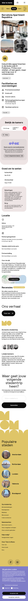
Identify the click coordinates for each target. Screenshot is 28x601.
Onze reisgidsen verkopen (9, 527)
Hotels (14, 8)
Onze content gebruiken (8, 530)
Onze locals (5, 547)
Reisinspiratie (5, 510)
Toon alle (5, 112)
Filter (6, 135)
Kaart (19, 8)
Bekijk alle (20, 46)
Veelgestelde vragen (7, 537)
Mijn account (5, 515)
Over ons (7, 313)
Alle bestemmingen (7, 507)
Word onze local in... (7, 525)
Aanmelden (14, 405)
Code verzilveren (6, 517)
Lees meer (5, 78)
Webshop (4, 512)
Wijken (8, 8)
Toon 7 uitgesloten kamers (12, 156)
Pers (3, 550)
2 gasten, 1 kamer (16, 128)
